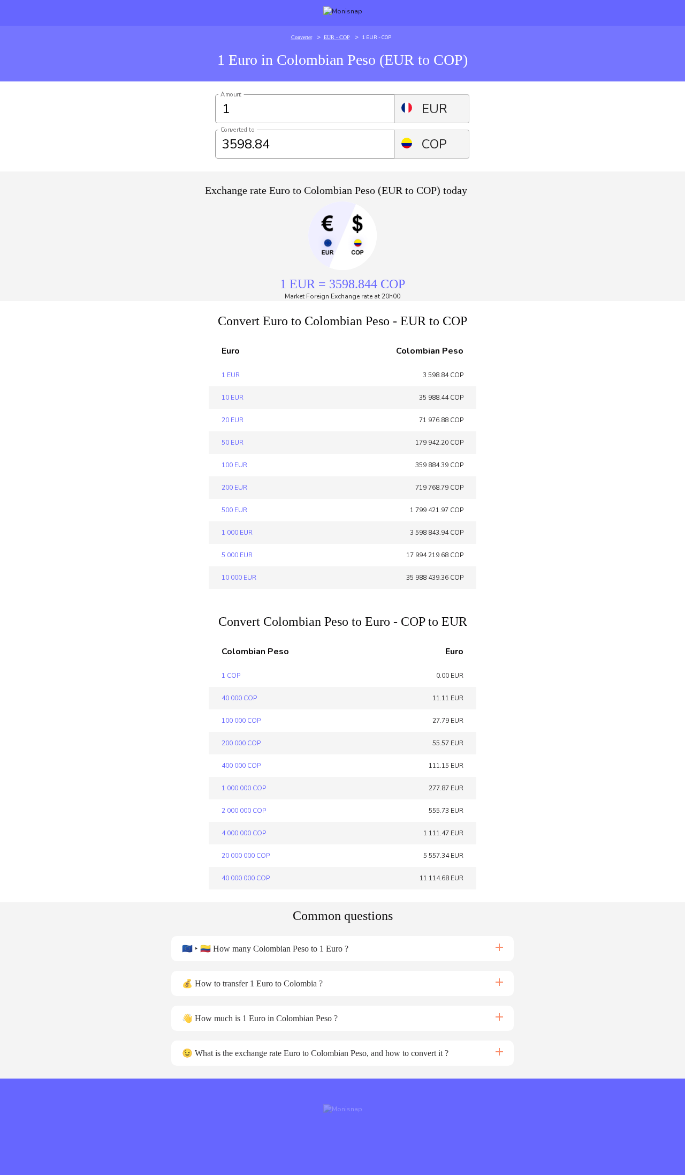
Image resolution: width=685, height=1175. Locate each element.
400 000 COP (241, 765)
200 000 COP (241, 743)
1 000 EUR (237, 532)
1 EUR (231, 375)
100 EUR (234, 465)
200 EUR (234, 487)
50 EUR (232, 442)
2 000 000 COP (244, 810)
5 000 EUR (237, 555)
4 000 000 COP (244, 833)
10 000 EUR (239, 577)
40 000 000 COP (246, 878)
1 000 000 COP (244, 788)
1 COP (231, 675)
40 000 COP (239, 698)
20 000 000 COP (246, 855)
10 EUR (232, 397)
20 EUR (232, 420)
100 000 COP (241, 720)
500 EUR (234, 510)
